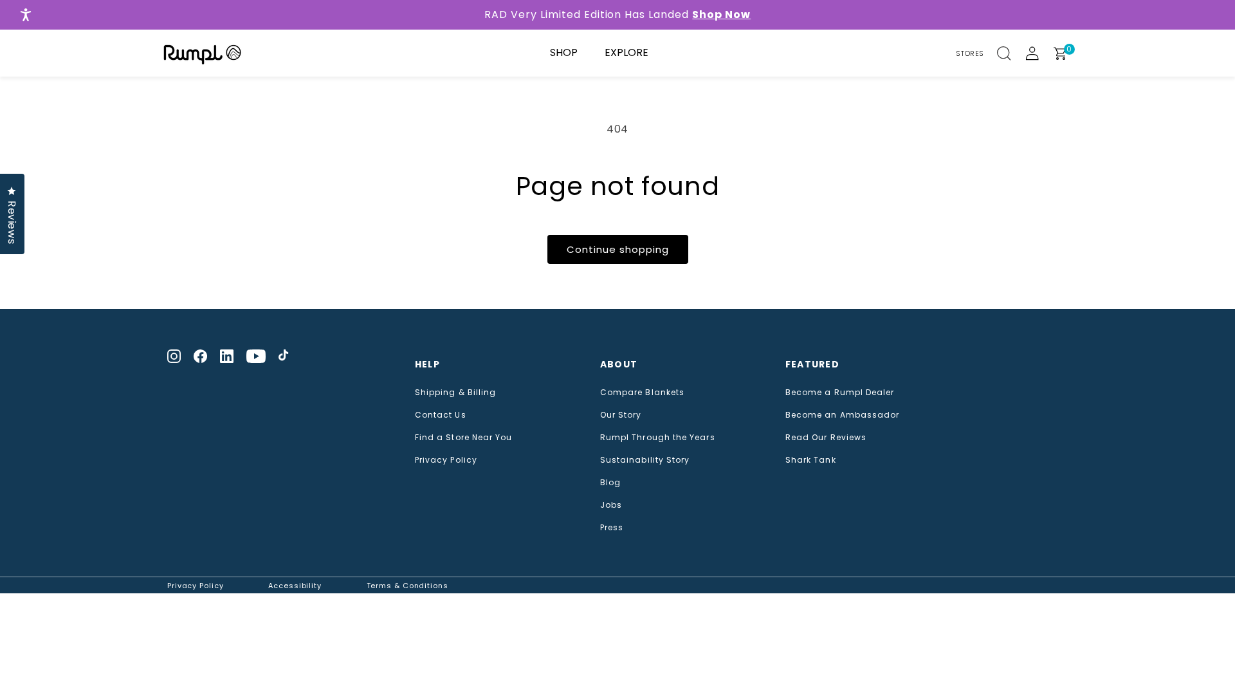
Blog (610, 482)
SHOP (564, 52)
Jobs (611, 505)
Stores (970, 53)
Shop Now (721, 14)
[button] (1011, 53)
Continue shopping (618, 249)
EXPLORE (626, 52)
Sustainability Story (645, 460)
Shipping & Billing (455, 392)
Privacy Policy (446, 460)
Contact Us (440, 415)
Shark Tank (810, 460)
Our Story (621, 415)
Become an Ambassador (842, 415)
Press (611, 528)
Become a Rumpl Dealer (840, 392)
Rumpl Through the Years (657, 437)
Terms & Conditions (407, 585)
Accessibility (295, 585)
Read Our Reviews (825, 437)
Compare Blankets (642, 392)
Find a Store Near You (464, 437)
